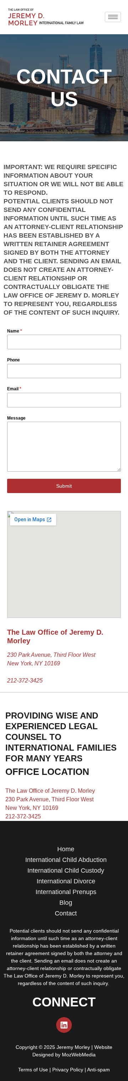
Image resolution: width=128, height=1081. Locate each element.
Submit (64, 486)
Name (14, 331)
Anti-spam (98, 1069)
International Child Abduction (66, 859)
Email (14, 388)
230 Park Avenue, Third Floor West (49, 799)
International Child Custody (65, 870)
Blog (65, 902)
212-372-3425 (25, 680)
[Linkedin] (64, 1025)
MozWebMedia (79, 1054)
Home (65, 849)
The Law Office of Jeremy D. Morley (50, 791)
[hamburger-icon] (113, 17)
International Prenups (66, 891)
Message (16, 418)
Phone (13, 359)
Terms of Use (33, 1069)
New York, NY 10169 (31, 808)
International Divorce (66, 881)
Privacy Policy (67, 1069)
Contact (66, 913)
